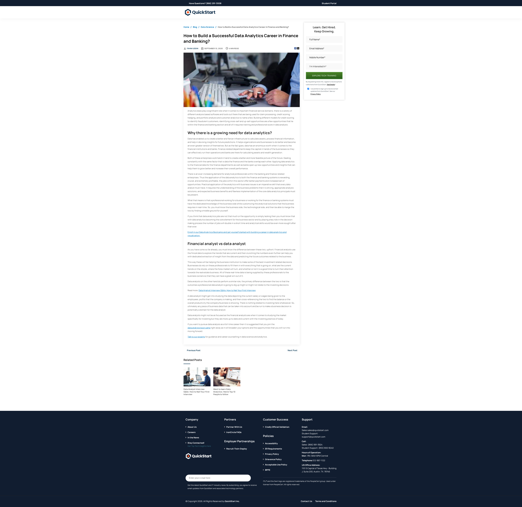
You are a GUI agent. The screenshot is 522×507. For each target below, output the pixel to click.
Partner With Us (234, 427)
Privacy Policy (315, 94)
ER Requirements (273, 448)
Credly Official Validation (277, 427)
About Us (192, 427)
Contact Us (306, 501)
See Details (331, 84)
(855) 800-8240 (326, 447)
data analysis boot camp (199, 327)
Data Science (207, 27)
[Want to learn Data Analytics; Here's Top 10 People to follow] (226, 376)
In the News (193, 437)
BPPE (267, 470)
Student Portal (329, 3)
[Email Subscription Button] (247, 478)
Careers (191, 432)
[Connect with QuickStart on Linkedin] (195, 464)
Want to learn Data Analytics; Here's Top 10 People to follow (224, 392)
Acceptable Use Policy (276, 464)
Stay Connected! (196, 442)
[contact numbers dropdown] (335, 12)
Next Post (292, 350)
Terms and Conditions (325, 501)
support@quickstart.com (313, 436)
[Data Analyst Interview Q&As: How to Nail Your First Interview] (197, 376)
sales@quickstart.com (318, 430)
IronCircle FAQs (233, 432)
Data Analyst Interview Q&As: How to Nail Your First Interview (227, 290)
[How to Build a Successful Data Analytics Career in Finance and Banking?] (242, 80)
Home (186, 27)
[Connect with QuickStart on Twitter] (191, 464)
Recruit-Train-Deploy (236, 448)
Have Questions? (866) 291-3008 (205, 3)
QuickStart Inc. (232, 501)
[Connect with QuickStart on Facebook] (187, 464)
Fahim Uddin (192, 48)
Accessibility (271, 443)
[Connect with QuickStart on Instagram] (199, 464)
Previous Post (194, 350)
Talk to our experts (196, 336)
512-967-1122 (319, 460)
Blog (195, 27)
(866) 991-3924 (315, 444)
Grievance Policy (273, 459)
